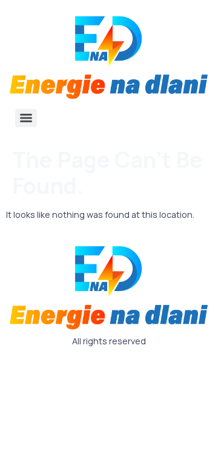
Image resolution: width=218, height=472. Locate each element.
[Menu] (26, 118)
